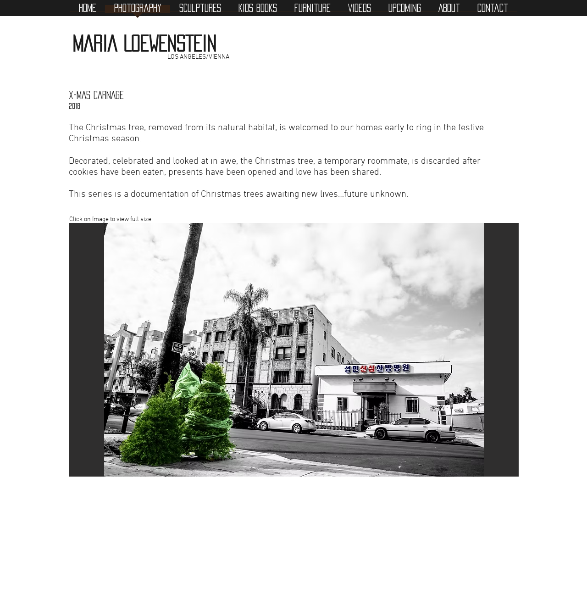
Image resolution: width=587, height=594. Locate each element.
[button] (294, 350)
